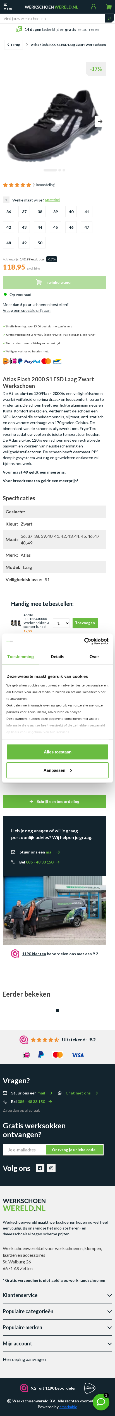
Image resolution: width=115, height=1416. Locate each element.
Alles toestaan (57, 752)
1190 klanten (34, 953)
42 (8, 227)
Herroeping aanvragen (24, 1359)
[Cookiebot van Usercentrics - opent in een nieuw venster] (84, 641)
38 (40, 211)
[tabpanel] (54, 114)
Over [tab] (94, 656)
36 (8, 211)
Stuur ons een (37, 852)
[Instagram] (51, 1168)
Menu (8, 8)
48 (8, 242)
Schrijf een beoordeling (57, 801)
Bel (36, 862)
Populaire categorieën (28, 1311)
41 (87, 211)
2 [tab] (60, 170)
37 (24, 211)
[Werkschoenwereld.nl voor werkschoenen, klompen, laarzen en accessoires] (51, 6)
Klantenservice (20, 1295)
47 (87, 227)
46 (71, 227)
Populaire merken (22, 1327)
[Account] (93, 6)
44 (40, 227)
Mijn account (17, 1343)
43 (24, 227)
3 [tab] (64, 170)
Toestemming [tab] (20, 656)
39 (55, 211)
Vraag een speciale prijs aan (27, 310)
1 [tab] (50, 170)
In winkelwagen (58, 282)
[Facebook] (40, 1168)
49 (24, 242)
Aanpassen (54, 770)
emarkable (68, 1406)
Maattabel (52, 200)
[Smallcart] (108, 6)
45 (55, 227)
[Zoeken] (109, 18)
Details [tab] (57, 656)
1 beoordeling (44, 185)
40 (71, 211)
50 (40, 242)
